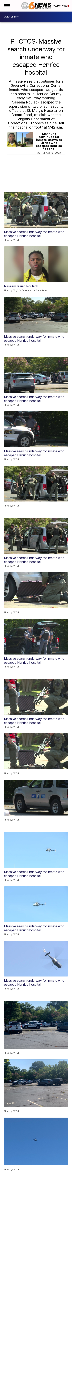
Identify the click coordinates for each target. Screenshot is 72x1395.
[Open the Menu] (6, 6)
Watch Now (60, 6)
